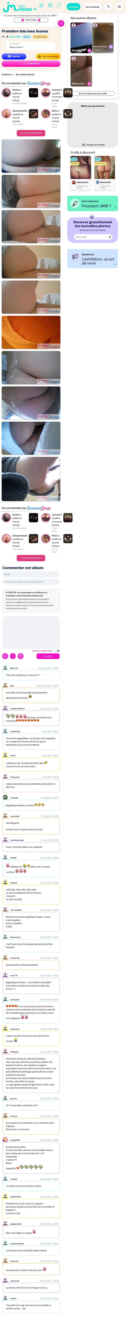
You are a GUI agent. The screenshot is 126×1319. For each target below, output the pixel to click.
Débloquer (98, 50)
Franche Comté (40, 37)
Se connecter (92, 7)
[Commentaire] (31, 632)
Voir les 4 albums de (93, 93)
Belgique (75, 163)
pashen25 (15, 732)
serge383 (15, 1140)
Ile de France (100, 163)
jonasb (13, 883)
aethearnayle (17, 840)
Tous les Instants (31, 133)
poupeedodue (17, 1244)
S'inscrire (73, 7)
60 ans (98, 159)
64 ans (74, 159)
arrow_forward (110, 237)
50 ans (27, 37)
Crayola (14, 798)
